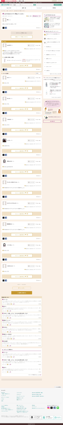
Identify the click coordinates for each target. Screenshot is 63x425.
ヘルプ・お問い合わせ (20, 406)
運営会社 (33, 405)
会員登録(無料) (54, 0)
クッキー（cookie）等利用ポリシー (7, 409)
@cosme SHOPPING (37, 392)
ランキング (6, 2)
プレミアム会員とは (4, 405)
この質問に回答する (21, 292)
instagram (48, 408)
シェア (6, 239)
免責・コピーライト (20, 405)
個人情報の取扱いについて (5, 408)
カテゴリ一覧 (35, 2)
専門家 (54, 8)
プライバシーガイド (4, 411)
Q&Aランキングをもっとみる (55, 73)
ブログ (14, 2)
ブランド (10, 2)
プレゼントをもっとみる (56, 97)
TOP (2, 2)
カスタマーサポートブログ (21, 409)
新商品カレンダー (20, 397)
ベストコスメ (40, 2)
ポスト (3, 239)
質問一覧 (24, 8)
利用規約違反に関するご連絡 (21, 408)
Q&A (16, 2)
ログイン (59, 0)
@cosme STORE (37, 394)
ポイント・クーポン (5, 397)
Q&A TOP (9, 8)
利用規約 (2, 406)
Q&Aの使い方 (52, 121)
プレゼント (19, 394)
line (58, 408)
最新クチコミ (19, 399)
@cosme (5, 393)
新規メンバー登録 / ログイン (21, 36)
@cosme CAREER (38, 396)
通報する (39, 27)
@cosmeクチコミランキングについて (38, 408)
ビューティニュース (20, 396)
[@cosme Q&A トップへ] (6, 5)
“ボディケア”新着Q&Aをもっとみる (34, 374)
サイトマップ (34, 406)
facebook (55, 408)
